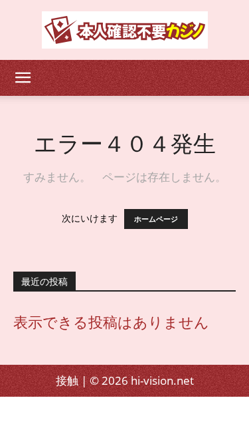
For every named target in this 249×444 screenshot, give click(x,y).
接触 (67, 380)
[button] (22, 78)
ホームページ (156, 219)
